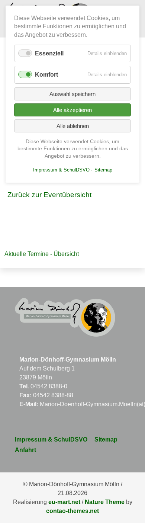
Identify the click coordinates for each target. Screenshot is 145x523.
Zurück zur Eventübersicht (49, 195)
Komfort (46, 74)
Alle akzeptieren (72, 110)
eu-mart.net (64, 502)
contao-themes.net (72, 511)
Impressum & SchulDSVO (51, 439)
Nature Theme (105, 502)
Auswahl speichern (72, 94)
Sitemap (105, 439)
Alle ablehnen (73, 126)
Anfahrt (25, 450)
